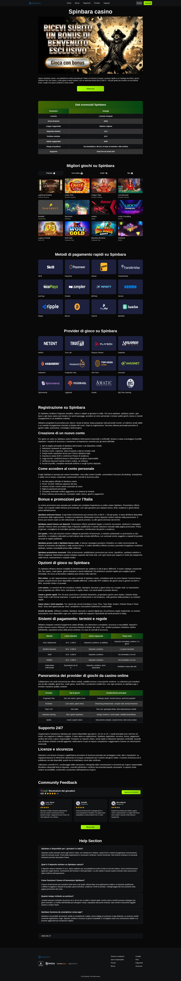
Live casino (76, 173)
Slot (128, 173)
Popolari (49, 173)
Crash (102, 173)
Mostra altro (90, 827)
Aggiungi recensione (131, 792)
